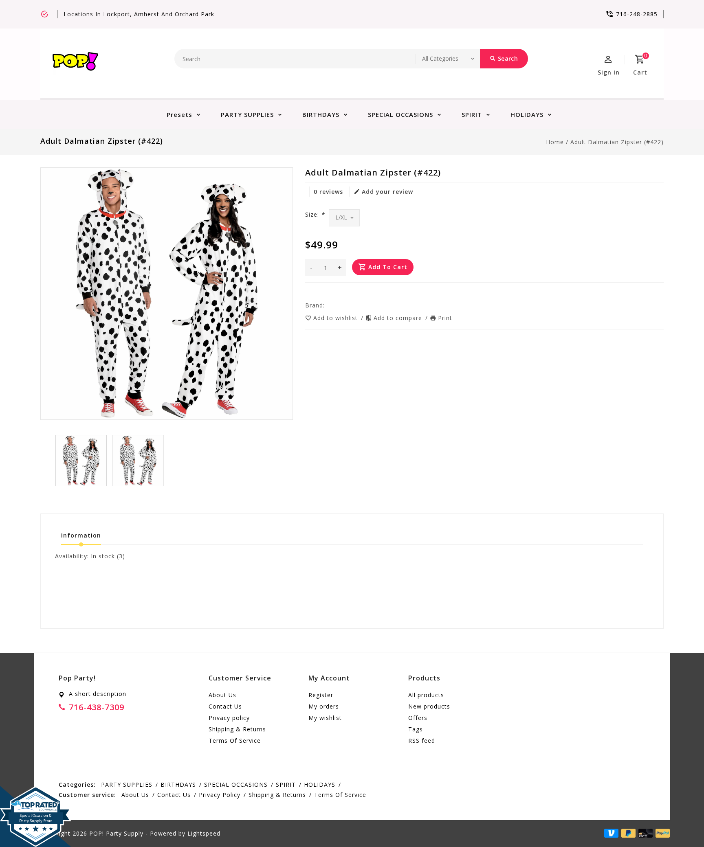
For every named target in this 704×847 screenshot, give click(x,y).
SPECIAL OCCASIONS (400, 114)
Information (81, 535)
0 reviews (328, 191)
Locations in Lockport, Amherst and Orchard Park (139, 14)
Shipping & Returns (237, 729)
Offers (417, 718)
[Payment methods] (661, 832)
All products (426, 695)
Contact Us (225, 706)
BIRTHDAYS (320, 114)
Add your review (387, 191)
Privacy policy (229, 718)
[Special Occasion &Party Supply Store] (35, 792)
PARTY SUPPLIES (247, 114)
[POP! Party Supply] (75, 63)
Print (445, 318)
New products (429, 706)
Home (555, 142)
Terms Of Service (235, 740)
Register (320, 695)
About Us (222, 695)
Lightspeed (203, 833)
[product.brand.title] (327, 305)
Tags (415, 729)
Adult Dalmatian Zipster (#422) (617, 142)
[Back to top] (679, 822)
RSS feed (421, 740)
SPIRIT (472, 114)
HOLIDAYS (526, 114)
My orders (323, 706)
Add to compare (399, 318)
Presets (179, 114)
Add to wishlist (336, 318)
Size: (315, 214)
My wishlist (325, 718)
